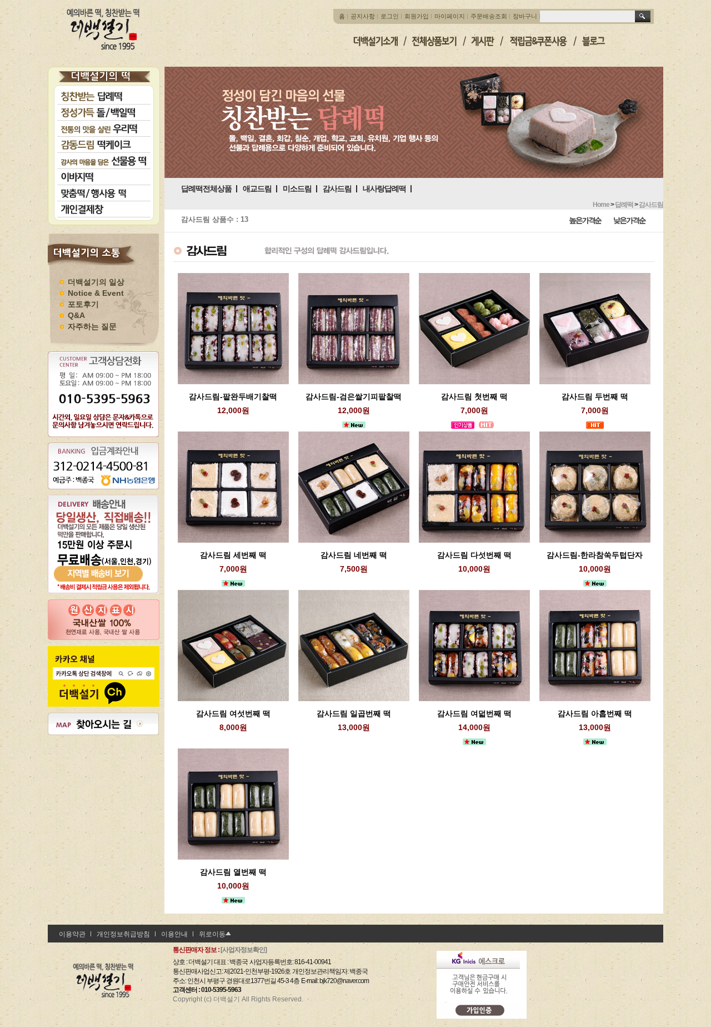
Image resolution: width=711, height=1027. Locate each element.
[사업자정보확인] (244, 950)
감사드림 (337, 188)
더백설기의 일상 (96, 281)
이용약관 (72, 934)
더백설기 (104, 29)
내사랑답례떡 (384, 188)
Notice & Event (96, 293)
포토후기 (83, 304)
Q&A (76, 315)
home (601, 205)
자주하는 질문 (92, 326)
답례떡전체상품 (206, 188)
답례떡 (624, 205)
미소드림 (297, 188)
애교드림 (257, 188)
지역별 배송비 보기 (103, 564)
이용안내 (174, 934)
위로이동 (212, 934)
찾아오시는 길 (106, 724)
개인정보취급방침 (123, 934)
